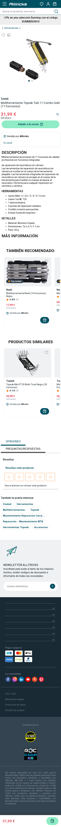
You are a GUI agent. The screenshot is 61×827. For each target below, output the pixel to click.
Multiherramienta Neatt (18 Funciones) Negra (26, 294)
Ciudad (7, 504)
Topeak (4, 98)
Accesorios (41, 527)
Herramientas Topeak (16, 527)
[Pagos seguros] (19, 656)
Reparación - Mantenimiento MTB (23, 521)
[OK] (52, 586)
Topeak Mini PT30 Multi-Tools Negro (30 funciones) (26, 386)
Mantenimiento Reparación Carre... (23, 515)
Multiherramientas (14, 509)
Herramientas (11, 28)
